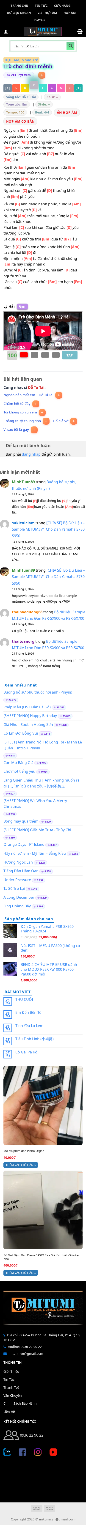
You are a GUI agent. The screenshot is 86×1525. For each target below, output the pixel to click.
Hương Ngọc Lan (18, 862)
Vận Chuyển (12, 1395)
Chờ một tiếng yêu (19, 771)
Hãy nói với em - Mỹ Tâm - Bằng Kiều (34, 853)
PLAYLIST (40, 20)
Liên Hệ (9, 1411)
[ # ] (78, 88)
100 (12, 355)
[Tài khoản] (5, 31)
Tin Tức (8, 1379)
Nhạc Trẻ (30, 59)
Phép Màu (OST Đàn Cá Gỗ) (27, 707)
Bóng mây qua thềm (21, 821)
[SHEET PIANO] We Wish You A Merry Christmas (35, 803)
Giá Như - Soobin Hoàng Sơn (28, 724)
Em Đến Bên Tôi (28, 1012)
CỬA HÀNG (62, 6)
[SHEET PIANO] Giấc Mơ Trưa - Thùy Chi (37, 829)
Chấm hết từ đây (17, 403)
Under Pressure (17, 879)
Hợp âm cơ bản (20, 121)
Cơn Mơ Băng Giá (18, 762)
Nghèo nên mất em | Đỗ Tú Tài (28, 395)
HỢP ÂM (70, 13)
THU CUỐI (24, 999)
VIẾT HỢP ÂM (47, 13)
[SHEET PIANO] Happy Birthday (30, 715)
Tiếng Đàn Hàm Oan (21, 870)
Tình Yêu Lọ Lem (29, 1026)
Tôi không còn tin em (20, 412)
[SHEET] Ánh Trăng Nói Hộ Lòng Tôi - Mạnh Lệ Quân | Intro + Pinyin (42, 745)
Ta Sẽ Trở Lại (14, 888)
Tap (70, 355)
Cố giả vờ (60, 421)
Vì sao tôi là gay (16, 429)
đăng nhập (31, 454)
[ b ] (7, 88)
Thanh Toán (12, 1387)
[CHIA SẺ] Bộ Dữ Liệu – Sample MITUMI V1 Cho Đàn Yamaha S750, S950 (49, 529)
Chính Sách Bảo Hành (20, 1403)
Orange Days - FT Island (23, 844)
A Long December (18, 897)
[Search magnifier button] (71, 46)
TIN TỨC (41, 6)
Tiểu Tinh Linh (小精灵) (34, 1039)
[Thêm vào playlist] (41, 75)
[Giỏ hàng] (80, 31)
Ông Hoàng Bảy (17, 905)
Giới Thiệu (11, 1371)
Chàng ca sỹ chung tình (22, 421)
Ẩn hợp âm (67, 112)
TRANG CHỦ (19, 6)
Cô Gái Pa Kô (26, 1052)
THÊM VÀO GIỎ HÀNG (21, 1165)
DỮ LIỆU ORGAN (19, 13)
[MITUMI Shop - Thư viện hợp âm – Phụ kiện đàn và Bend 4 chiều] (42, 31)
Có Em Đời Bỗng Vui (20, 733)
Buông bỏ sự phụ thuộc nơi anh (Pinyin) (37, 692)
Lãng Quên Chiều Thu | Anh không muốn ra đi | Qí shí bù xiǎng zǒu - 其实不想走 (41, 783)
